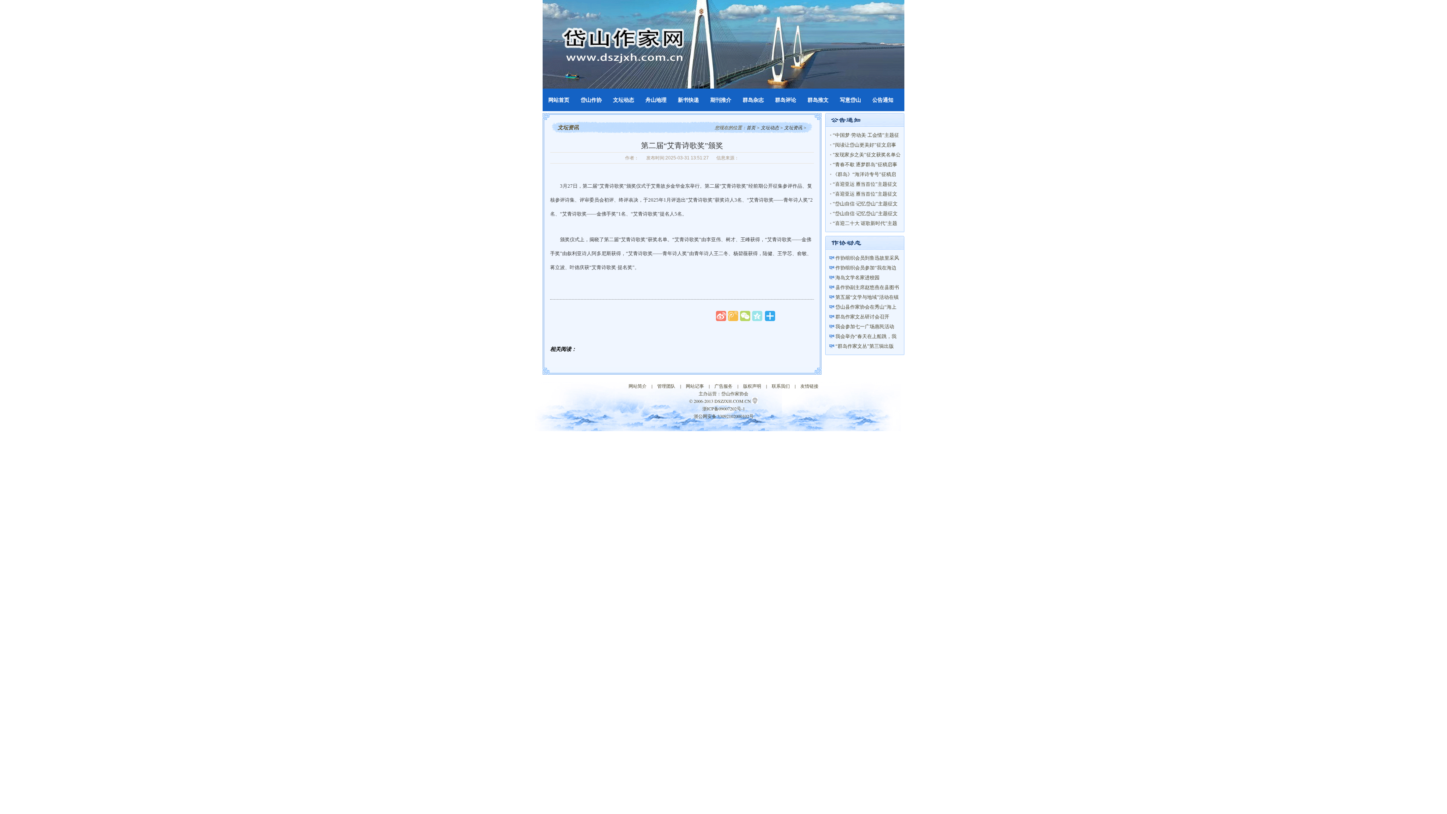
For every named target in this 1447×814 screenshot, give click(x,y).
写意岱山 (850, 100)
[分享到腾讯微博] (733, 316)
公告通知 (882, 100)
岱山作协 (591, 100)
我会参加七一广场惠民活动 (864, 326)
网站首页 (558, 100)
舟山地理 (656, 100)
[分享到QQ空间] (757, 316)
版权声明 (752, 386)
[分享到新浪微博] (721, 316)
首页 (751, 127)
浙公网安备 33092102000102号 (724, 416)
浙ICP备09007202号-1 (723, 408)
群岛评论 (785, 100)
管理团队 (666, 386)
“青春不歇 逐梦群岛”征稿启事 (865, 164)
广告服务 (723, 386)
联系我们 (781, 386)
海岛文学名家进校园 (857, 277)
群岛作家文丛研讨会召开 (862, 317)
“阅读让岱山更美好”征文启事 (864, 145)
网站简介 (638, 386)
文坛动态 (623, 100)
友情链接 (809, 386)
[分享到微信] (745, 316)
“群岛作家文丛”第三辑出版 (864, 346)
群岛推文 (818, 100)
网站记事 (695, 386)
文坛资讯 (793, 127)
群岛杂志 (753, 100)
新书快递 (688, 100)
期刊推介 (720, 100)
